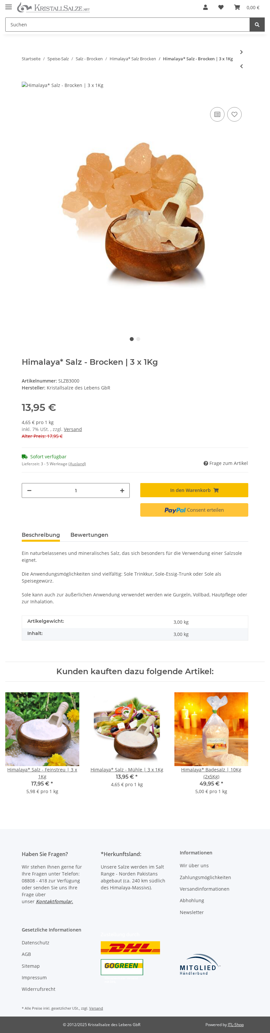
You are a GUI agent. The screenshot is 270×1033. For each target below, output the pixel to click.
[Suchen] (257, 24)
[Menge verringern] (29, 490)
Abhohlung (192, 900)
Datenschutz (35, 942)
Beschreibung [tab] (41, 535)
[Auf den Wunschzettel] (234, 114)
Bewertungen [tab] (89, 535)
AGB (26, 954)
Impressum (34, 977)
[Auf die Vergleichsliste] (217, 114)
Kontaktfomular (54, 901)
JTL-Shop (236, 1024)
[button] (205, 7)
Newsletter (192, 912)
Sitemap (31, 966)
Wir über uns (194, 865)
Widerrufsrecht (38, 989)
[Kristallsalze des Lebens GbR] (53, 7)
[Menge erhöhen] (122, 490)
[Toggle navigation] (8, 4)
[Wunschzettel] (221, 7)
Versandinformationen (205, 889)
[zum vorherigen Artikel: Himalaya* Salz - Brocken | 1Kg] (241, 66)
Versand (73, 429)
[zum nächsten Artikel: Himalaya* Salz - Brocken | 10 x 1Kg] (241, 52)
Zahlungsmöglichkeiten (205, 877)
